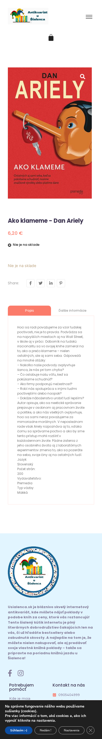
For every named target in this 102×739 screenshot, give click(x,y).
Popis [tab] (29, 310)
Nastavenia (71, 730)
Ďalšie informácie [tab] (73, 310)
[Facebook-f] (10, 673)
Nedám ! (45, 730)
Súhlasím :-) (18, 730)
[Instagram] (20, 673)
